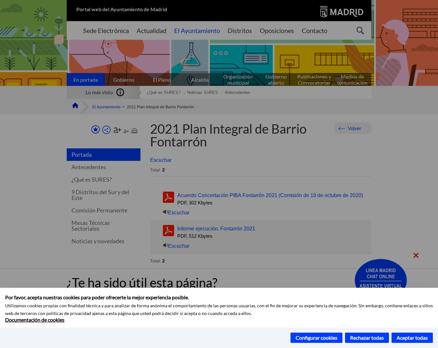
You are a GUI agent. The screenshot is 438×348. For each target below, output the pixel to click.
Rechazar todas (367, 338)
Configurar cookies (316, 338)
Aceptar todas (412, 338)
